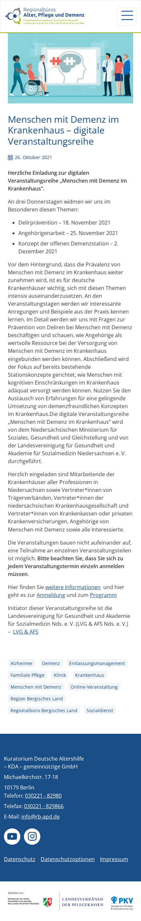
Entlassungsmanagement (97, 663)
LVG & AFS (25, 631)
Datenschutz (19, 859)
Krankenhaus (89, 675)
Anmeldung (51, 595)
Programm (103, 595)
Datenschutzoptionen (68, 859)
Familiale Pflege (27, 675)
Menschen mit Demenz (35, 687)
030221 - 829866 (44, 806)
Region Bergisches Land (36, 698)
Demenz (51, 663)
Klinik (60, 675)
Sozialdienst (100, 710)
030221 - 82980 (43, 795)
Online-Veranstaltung (94, 687)
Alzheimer (21, 663)
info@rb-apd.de (40, 816)
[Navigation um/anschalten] (127, 16)
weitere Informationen (73, 587)
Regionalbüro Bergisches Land (43, 710)
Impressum (114, 859)
